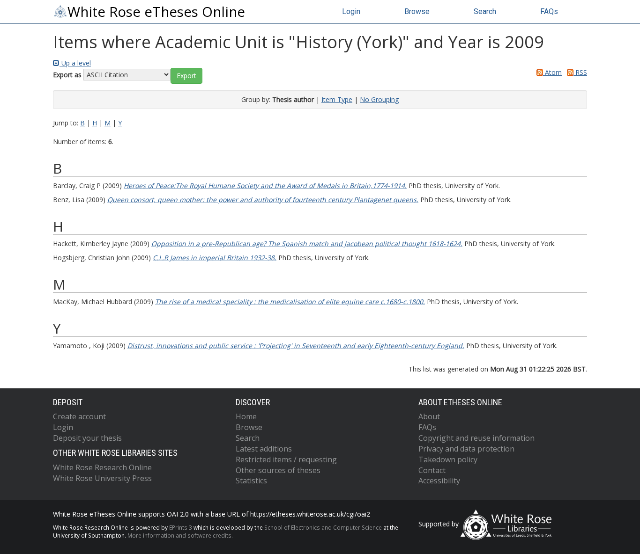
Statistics (251, 480)
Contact (432, 470)
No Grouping (379, 99)
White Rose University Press (102, 478)
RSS (580, 72)
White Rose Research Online (102, 467)
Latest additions (264, 449)
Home (246, 416)
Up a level (75, 62)
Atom (552, 72)
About (429, 416)
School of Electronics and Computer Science (323, 527)
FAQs (549, 11)
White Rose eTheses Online (156, 11)
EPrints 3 (180, 527)
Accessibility (439, 480)
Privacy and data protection (466, 449)
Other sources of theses (278, 470)
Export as (67, 74)
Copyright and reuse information (476, 438)
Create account (79, 416)
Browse (417, 11)
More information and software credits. (180, 535)
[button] (186, 76)
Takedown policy (447, 459)
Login (351, 11)
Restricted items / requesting (286, 459)
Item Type (336, 99)
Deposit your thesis (87, 438)
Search (485, 11)
